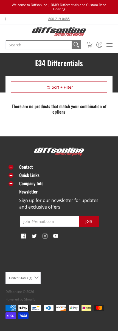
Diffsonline (13, 291)
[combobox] (39, 44)
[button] (89, 44)
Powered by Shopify (20, 299)
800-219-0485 (59, 18)
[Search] (76, 44)
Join (88, 221)
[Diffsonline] (59, 31)
